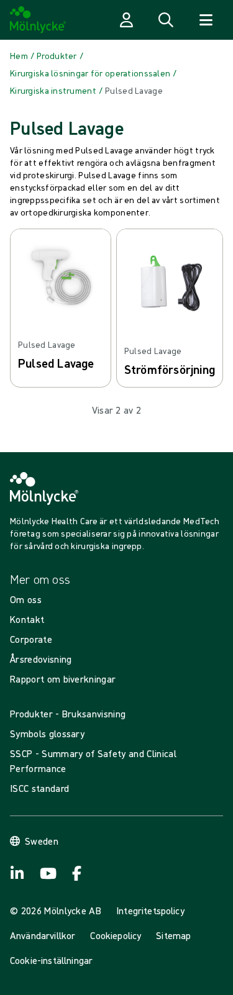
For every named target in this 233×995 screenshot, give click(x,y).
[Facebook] (77, 873)
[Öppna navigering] (205, 19)
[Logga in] (126, 19)
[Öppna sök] (165, 19)
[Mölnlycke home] (38, 20)
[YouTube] (47, 873)
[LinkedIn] (17, 873)
